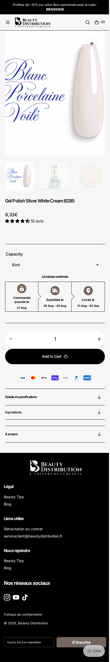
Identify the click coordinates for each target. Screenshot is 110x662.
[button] (7, 22)
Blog (7, 504)
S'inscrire (78, 642)
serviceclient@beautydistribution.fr (33, 536)
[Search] (83, 22)
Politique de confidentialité (23, 614)
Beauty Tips (14, 497)
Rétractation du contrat (23, 529)
